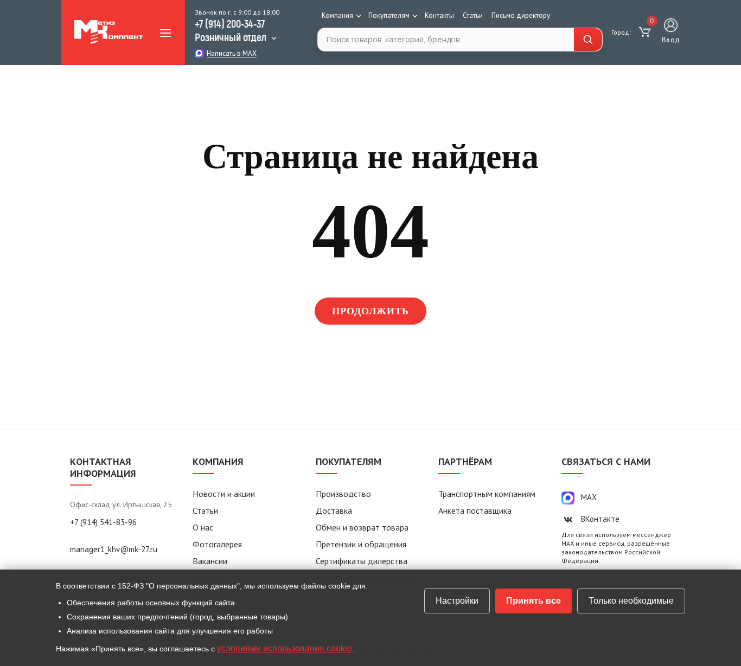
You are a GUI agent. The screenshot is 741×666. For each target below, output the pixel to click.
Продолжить (371, 311)
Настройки (457, 600)
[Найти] (588, 39)
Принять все (533, 600)
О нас (203, 527)
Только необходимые (631, 600)
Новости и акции (224, 493)
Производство (343, 493)
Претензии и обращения (361, 544)
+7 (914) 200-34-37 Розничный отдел (230, 30)
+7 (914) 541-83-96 (103, 522)
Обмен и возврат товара (362, 527)
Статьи (473, 15)
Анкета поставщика (475, 510)
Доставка (334, 510)
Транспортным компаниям (486, 493)
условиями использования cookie (284, 648)
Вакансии (210, 560)
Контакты (439, 15)
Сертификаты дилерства (361, 560)
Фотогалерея (217, 544)
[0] (646, 32)
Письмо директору (520, 15)
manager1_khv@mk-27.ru (113, 549)
